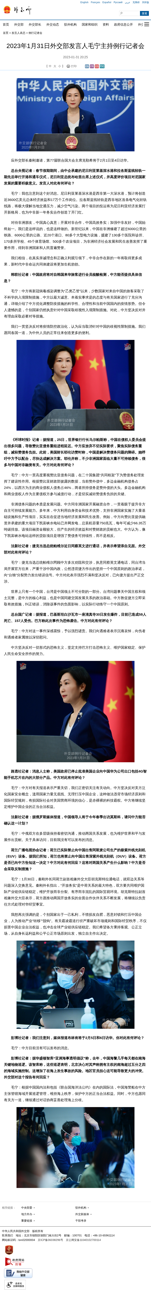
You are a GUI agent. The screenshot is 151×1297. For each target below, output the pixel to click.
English (84, 2)
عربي (127, 2)
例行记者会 (35, 32)
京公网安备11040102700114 (83, 1239)
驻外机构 (70, 24)
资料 (106, 24)
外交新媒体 (82, 1214)
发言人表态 (18, 32)
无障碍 (136, 2)
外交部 (19, 24)
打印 (74, 66)
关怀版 (145, 2)
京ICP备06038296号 (50, 1239)
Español (106, 2)
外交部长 (35, 24)
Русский (118, 2)
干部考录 (80, 1220)
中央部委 (26, 1207)
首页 (6, 24)
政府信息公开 (123, 24)
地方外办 (26, 1214)
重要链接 (26, 1220)
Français (95, 2)
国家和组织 (90, 24)
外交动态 (52, 24)
